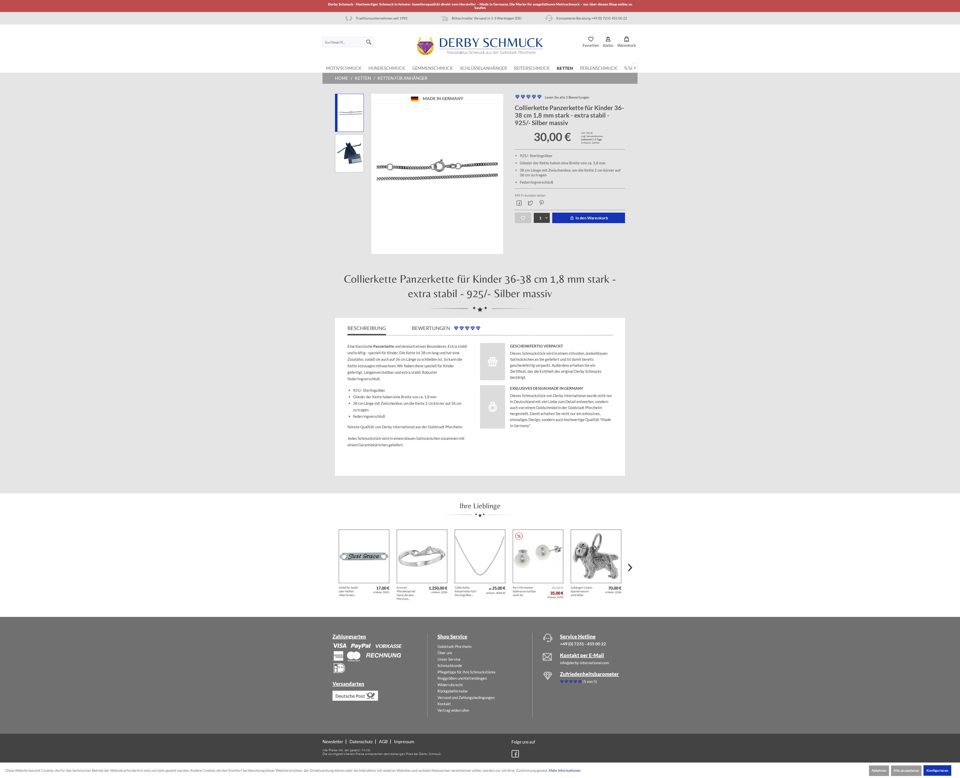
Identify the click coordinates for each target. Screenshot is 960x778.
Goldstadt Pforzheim (455, 646)
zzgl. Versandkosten (592, 136)
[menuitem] (348, 42)
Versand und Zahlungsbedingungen (466, 697)
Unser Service (449, 659)
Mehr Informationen (564, 770)
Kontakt (444, 703)
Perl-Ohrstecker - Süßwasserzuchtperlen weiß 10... (524, 591)
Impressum (404, 741)
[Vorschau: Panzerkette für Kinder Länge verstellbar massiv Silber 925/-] (349, 113)
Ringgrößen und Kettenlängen (462, 678)
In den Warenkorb (591, 217)
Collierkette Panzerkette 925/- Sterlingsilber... (466, 591)
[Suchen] (369, 42)
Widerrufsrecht (450, 684)
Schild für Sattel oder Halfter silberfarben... (348, 591)
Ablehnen (879, 770)
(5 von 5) (589, 681)
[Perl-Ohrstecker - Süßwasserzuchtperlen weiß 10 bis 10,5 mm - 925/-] (538, 556)
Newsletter (332, 741)
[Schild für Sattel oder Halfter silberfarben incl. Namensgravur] (364, 556)
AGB (383, 741)
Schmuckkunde (450, 665)
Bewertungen (431, 328)
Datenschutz (361, 741)
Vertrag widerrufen (453, 710)
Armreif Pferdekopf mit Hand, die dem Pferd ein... (406, 593)
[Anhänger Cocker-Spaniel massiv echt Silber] (596, 556)
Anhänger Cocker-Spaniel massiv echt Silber (582, 591)
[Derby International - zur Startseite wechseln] (480, 46)
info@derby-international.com (584, 662)
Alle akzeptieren (906, 770)
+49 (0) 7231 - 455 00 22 (583, 643)
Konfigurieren (937, 770)
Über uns (445, 652)
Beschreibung (367, 328)
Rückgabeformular (453, 691)
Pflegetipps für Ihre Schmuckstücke (467, 672)
